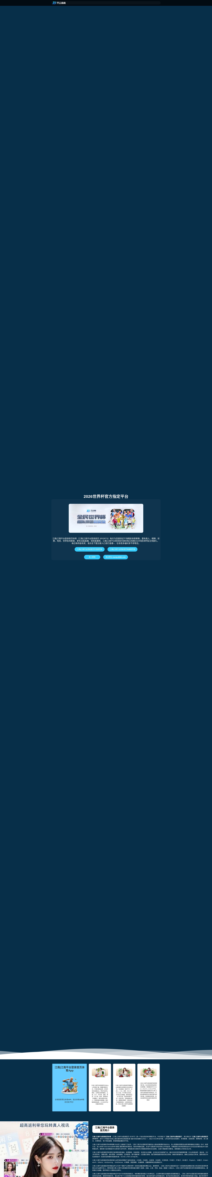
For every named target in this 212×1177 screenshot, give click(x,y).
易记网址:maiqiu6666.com (116, 557)
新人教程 (92, 557)
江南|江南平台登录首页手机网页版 (89, 549)
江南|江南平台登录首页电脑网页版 (122, 549)
